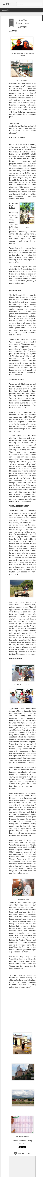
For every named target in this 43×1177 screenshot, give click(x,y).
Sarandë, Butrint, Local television (23, 23)
